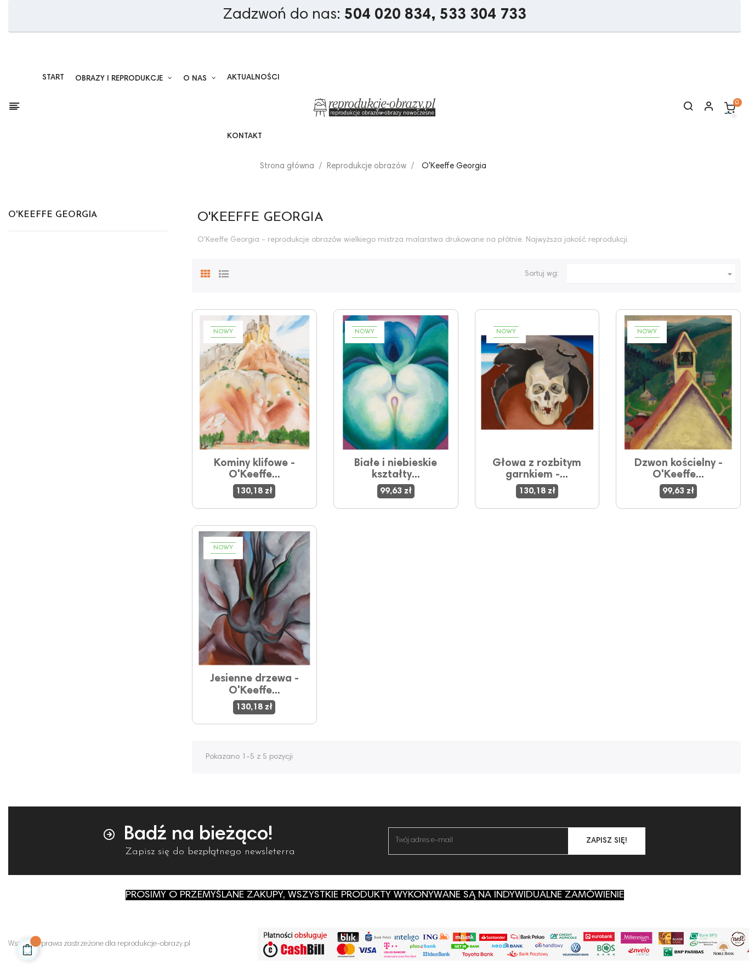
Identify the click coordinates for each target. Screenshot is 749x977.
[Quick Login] (704, 107)
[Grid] (205, 272)
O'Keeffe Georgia (52, 215)
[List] (223, 272)
